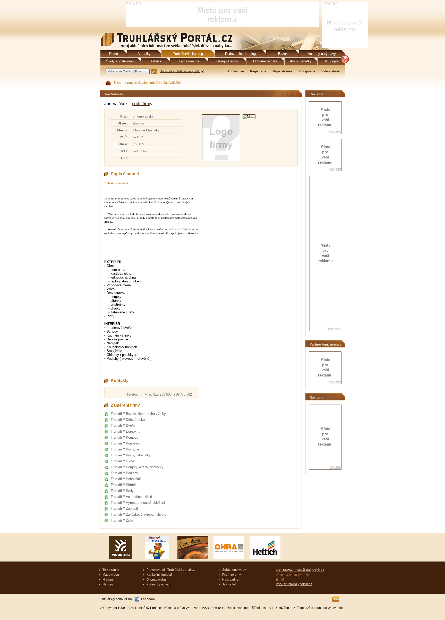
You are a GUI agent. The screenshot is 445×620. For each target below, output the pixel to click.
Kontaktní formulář (159, 574)
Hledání (108, 579)
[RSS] (336, 599)
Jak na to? (229, 584)
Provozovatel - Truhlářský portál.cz (171, 570)
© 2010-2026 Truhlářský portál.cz (300, 570)
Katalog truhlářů (149, 83)
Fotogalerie (307, 71)
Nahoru (107, 584)
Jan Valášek (172, 83)
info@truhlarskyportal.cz (294, 584)
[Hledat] (154, 71)
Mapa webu (110, 574)
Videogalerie (330, 71)
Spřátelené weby (234, 570)
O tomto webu (156, 579)
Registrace (258, 71)
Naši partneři (231, 579)
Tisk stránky (110, 570)
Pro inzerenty (231, 574)
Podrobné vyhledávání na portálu (180, 71)
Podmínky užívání (159, 584)
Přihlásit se (235, 71)
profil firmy (142, 103)
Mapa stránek (282, 71)
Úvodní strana (124, 83)
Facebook (148, 599)
